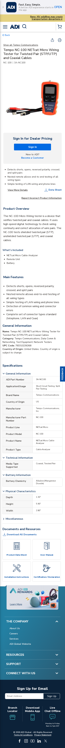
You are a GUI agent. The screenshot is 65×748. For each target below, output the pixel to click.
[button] (62, 374)
